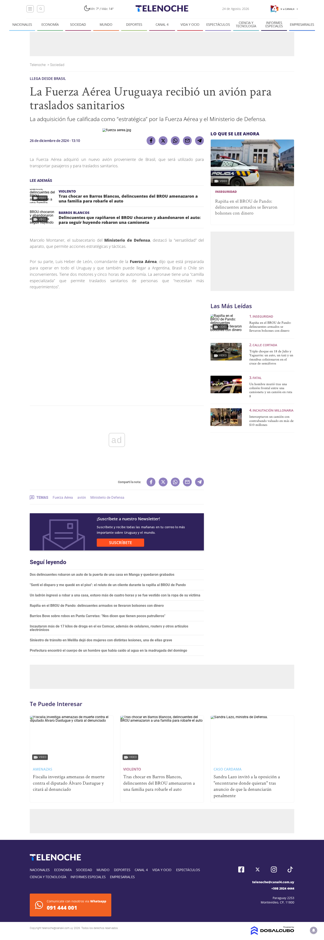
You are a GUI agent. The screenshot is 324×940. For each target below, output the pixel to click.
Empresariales (302, 24)
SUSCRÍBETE (120, 542)
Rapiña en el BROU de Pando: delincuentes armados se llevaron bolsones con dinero (97, 605)
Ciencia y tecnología (246, 24)
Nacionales (22, 24)
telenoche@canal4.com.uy (273, 882)
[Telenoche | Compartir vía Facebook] (151, 140)
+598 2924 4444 (282, 888)
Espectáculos (218, 24)
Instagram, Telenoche (274, 869)
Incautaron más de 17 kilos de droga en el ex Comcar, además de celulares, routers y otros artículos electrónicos (109, 628)
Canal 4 (162, 24)
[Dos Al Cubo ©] (272, 934)
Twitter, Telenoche (258, 869)
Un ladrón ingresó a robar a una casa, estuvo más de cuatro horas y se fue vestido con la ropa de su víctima (115, 595)
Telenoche (38, 65)
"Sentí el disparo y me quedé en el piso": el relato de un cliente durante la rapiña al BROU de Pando (108, 585)
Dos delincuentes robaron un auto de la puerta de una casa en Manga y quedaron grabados (102, 574)
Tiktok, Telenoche (290, 869)
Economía (50, 24)
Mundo (106, 24)
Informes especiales (274, 24)
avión (81, 497)
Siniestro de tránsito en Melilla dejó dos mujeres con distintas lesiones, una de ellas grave (101, 640)
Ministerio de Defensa (107, 497)
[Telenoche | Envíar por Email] (187, 140)
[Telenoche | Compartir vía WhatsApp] (175, 140)
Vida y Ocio (190, 24)
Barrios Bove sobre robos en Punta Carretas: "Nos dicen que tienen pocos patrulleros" (97, 616)
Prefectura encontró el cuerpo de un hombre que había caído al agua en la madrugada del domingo (108, 650)
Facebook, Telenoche (241, 869)
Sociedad (78, 24)
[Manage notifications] (313, 930)
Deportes (134, 24)
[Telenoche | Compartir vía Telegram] (199, 140)
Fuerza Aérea (63, 497)
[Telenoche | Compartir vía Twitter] (163, 140)
